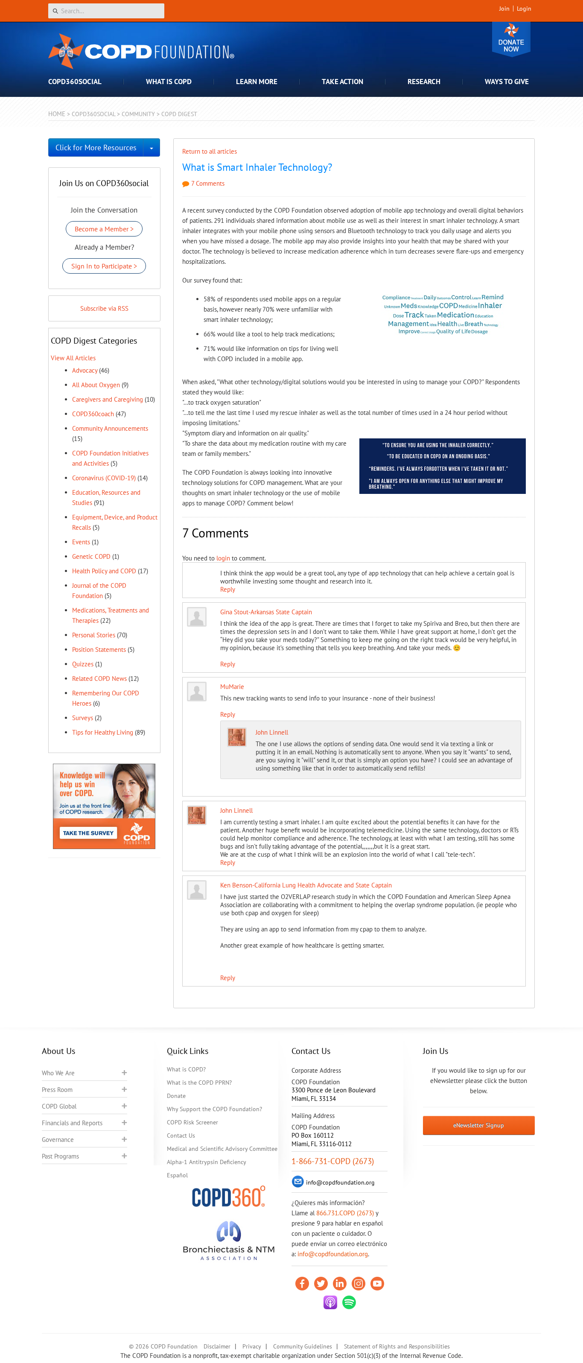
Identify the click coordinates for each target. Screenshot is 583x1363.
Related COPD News (99, 678)
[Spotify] (349, 1302)
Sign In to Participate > (104, 266)
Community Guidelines (302, 1346)
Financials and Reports (72, 1123)
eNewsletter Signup (478, 1125)
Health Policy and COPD (104, 571)
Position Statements (99, 649)
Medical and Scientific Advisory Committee (222, 1149)
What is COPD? (186, 1069)
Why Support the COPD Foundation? (214, 1109)
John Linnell (272, 732)
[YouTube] (377, 1283)
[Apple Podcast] (330, 1302)
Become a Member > (104, 229)
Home (56, 114)
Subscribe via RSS (104, 308)
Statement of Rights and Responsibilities (397, 1346)
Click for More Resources (96, 147)
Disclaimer (217, 1346)
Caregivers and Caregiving (107, 399)
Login (524, 9)
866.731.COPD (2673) (345, 1213)
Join (504, 9)
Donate (511, 39)
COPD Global (59, 1106)
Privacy (251, 1346)
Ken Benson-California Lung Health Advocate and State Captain (306, 885)
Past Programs (60, 1156)
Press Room (57, 1090)
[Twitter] (321, 1283)
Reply (227, 589)
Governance (58, 1139)
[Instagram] (358, 1283)
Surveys (82, 718)
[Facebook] (302, 1283)
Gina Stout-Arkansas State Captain (266, 612)
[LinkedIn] (340, 1283)
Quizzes (82, 664)
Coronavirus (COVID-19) (104, 478)
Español (177, 1175)
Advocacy (84, 370)
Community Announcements (110, 428)
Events (81, 542)
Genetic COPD (91, 556)
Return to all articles (209, 151)
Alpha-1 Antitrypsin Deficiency (206, 1162)
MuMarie (232, 687)
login (223, 558)
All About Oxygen (96, 385)
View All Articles (73, 358)
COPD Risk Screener (192, 1122)
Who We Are (58, 1073)
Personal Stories (93, 635)
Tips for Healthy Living (102, 732)
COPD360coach (93, 414)
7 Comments (206, 183)
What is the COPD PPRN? (199, 1082)
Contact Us (181, 1135)
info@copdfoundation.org (332, 1254)
